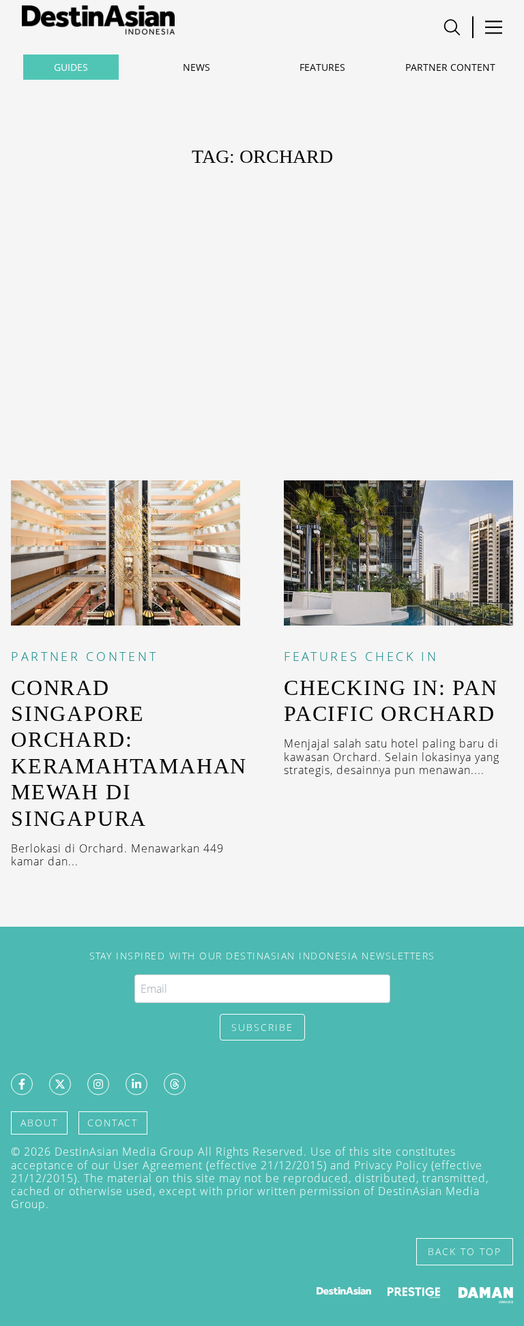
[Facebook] (22, 1084)
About (39, 1122)
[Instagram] (98, 1084)
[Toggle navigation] (452, 27)
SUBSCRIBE (262, 1027)
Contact (112, 1122)
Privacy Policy (391, 1165)
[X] (60, 1084)
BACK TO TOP (464, 1251)
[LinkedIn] (136, 1084)
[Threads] (175, 1084)
